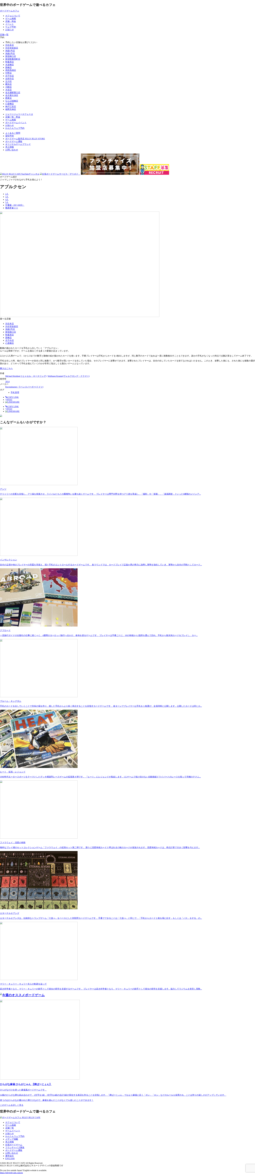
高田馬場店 (10, 70)
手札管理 (15, 392)
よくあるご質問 (12, 133)
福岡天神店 (10, 109)
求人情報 (9, 147)
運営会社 (9, 1156)
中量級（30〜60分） (14, 205)
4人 (6, 199)
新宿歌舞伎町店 (12, 59)
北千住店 (9, 76)
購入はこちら (6, 368)
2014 (7, 381)
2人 (6, 194)
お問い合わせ (11, 150)
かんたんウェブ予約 (14, 1136)
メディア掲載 (11, 1139)
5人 (6, 202)
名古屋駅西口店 (12, 92)
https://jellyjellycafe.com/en (11, 1173)
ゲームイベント (12, 1131)
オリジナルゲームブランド (18, 144)
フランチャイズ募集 (14, 1147)
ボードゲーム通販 (13, 141)
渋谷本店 (9, 45)
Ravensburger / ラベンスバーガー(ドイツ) (24, 387)
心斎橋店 (9, 104)
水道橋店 (9, 65)
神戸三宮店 (10, 106)
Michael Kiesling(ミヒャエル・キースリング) (25, 376)
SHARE (16, 402)
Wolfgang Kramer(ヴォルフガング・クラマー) (69, 376)
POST (8, 400)
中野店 (8, 73)
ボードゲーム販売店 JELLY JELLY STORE (25, 139)
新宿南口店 (10, 56)
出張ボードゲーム (13, 1145)
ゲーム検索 (10, 1125)
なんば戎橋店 (11, 101)
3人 (6, 197)
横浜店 (8, 84)
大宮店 (8, 90)
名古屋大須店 (11, 95)
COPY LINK (13, 397)
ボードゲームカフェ (9, 11)
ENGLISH (10, 1158)
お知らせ (9, 1133)
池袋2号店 (10, 53)
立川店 (8, 81)
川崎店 (8, 87)
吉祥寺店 (9, 78)
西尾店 (8, 98)
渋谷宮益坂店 (11, 48)
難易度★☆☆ (11, 208)
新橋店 (8, 67)
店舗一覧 (9, 1128)
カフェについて (12, 1122)
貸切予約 (9, 136)
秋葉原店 (9, 62)
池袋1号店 (10, 51)
